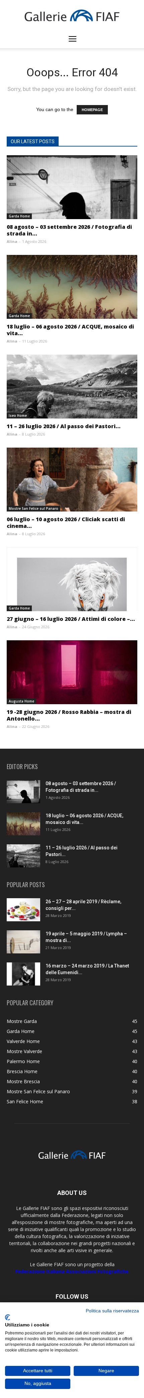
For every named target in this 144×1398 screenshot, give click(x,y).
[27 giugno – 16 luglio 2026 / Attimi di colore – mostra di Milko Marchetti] (72, 579)
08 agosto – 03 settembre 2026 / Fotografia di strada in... (69, 230)
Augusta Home (21, 701)
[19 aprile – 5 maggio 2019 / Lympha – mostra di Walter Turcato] (23, 941)
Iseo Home (18, 415)
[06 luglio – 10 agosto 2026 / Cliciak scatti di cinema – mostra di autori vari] (72, 479)
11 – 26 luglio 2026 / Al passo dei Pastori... (64, 426)
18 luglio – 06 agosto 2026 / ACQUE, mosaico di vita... (70, 330)
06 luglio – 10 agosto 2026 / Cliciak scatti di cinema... (66, 523)
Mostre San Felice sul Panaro (33, 508)
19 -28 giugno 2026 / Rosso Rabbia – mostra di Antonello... (69, 715)
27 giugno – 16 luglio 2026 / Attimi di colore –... (71, 619)
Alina (12, 241)
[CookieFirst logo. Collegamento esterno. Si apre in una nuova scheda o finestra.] (7, 1317)
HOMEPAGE (92, 110)
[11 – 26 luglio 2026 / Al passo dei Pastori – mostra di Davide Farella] (72, 386)
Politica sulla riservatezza (112, 1310)
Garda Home (19, 216)
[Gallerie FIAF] (72, 15)
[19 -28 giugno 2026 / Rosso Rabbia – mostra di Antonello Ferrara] (72, 672)
